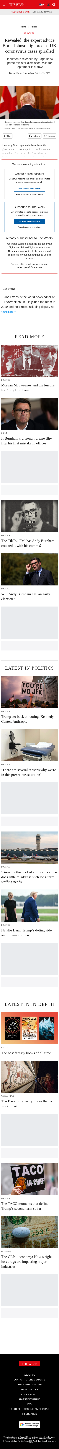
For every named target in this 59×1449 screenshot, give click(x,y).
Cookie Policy (29, 1394)
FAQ (29, 1404)
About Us (29, 1375)
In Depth (29, 33)
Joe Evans (17, 73)
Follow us (36, 136)
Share (9, 136)
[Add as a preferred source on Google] (29, 1424)
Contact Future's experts (29, 1379)
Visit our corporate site (41, 1438)
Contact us (36, 267)
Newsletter (51, 136)
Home (23, 26)
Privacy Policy (29, 1389)
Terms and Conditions (29, 1384)
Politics (34, 26)
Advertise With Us (29, 1399)
